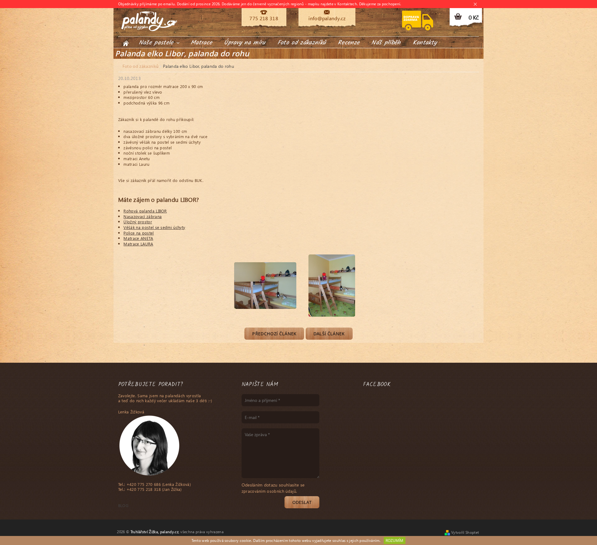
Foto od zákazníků (301, 43)
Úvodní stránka (125, 43)
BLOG (123, 505)
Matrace (201, 43)
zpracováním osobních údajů (269, 491)
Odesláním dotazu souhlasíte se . (273, 488)
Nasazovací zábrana (142, 216)
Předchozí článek (274, 334)
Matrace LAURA (138, 243)
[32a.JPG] (265, 277)
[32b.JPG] (331, 285)
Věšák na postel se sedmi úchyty (154, 227)
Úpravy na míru (244, 43)
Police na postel (138, 232)
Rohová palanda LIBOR (145, 210)
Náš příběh (385, 43)
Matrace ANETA (138, 238)
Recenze (348, 43)
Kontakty (425, 43)
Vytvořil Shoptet (465, 532)
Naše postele (157, 43)
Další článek (329, 334)
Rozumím (394, 540)
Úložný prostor (137, 221)
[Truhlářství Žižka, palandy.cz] (149, 21)
